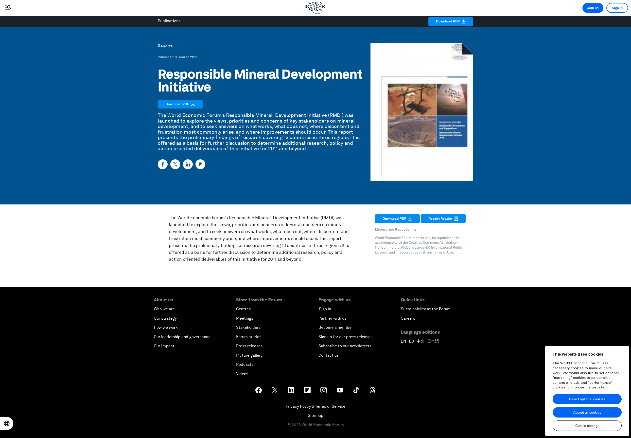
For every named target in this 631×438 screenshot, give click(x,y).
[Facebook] (163, 164)
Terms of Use (443, 252)
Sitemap (315, 415)
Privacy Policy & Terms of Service (315, 406)
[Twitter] (175, 164)
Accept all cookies (587, 412)
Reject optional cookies (587, 399)
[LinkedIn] (188, 164)
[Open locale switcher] (6, 423)
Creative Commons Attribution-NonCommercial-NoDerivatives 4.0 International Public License (419, 247)
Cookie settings (587, 426)
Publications (169, 20)
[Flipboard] (200, 164)
